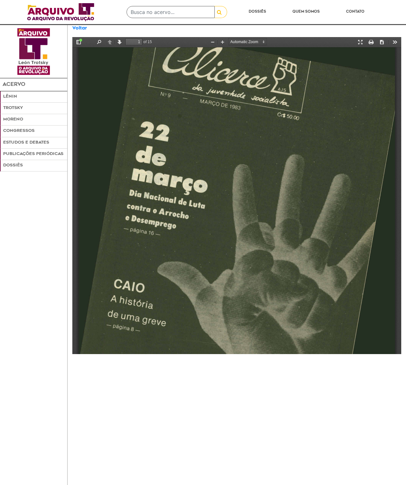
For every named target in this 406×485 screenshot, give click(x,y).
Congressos (19, 131)
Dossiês (257, 12)
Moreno (13, 119)
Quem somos (306, 12)
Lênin (10, 97)
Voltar (79, 28)
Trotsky (13, 108)
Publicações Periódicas (33, 154)
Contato (355, 12)
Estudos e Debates (26, 143)
